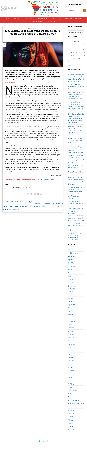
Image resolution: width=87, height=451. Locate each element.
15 (81, 52)
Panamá (70, 380)
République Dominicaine (76, 403)
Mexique (70, 367)
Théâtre (70, 417)
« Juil (69, 65)
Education (71, 318)
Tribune (70, 420)
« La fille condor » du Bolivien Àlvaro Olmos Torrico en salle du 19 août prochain (75, 139)
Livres (70, 364)
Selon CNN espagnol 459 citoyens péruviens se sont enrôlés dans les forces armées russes (76, 95)
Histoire (70, 357)
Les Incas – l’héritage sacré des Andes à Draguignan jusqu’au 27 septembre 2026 (75, 129)
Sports (70, 407)
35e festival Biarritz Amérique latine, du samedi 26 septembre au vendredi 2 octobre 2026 (76, 105)
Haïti (69, 354)
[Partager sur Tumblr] (40, 194)
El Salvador (71, 321)
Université (71, 423)
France (70, 347)
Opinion (70, 377)
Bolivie (70, 269)
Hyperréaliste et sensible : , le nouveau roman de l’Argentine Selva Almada (17, 205)
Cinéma (30, 28)
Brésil (69, 273)
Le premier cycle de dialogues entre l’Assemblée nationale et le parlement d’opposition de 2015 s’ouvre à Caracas (76, 215)
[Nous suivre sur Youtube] (6, 10)
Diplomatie (71, 305)
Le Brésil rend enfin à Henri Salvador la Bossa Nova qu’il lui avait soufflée (75, 227)
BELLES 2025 (56, 19)
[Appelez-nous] (15, 7)
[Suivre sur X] (9, 7)
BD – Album (71, 263)
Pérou (70, 387)
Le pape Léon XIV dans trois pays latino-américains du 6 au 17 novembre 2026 (75, 236)
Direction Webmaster (39, 39)
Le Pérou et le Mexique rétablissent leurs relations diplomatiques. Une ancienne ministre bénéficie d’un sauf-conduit (76, 192)
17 (68, 55)
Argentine (71, 260)
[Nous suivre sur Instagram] (6, 7)
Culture (35, 28)
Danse (70, 301)
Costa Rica (71, 291)
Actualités (71, 250)
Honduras (71, 361)
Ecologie (70, 311)
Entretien (71, 331)
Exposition (71, 344)
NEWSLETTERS (28, 19)
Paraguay (71, 384)
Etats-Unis (71, 338)
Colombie (71, 283)
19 (73, 55)
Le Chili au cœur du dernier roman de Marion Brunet (76, 87)
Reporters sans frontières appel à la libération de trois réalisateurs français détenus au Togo (76, 78)
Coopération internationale (72, 287)
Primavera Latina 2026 (73, 19)
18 (71, 55)
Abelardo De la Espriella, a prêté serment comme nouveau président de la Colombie (75, 181)
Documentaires (73, 308)
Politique (71, 394)
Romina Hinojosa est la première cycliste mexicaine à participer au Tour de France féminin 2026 (76, 170)
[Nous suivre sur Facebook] (2, 7)
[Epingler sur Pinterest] (34, 194)
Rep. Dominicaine (73, 400)
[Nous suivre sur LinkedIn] (2, 10)
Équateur (71, 334)
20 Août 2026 (50, 22)
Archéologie (72, 256)
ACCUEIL (6, 19)
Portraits (71, 397)
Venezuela (71, 430)
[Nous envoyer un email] (12, 7)
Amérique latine (73, 253)
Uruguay (70, 427)
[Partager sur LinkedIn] (37, 194)
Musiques (71, 371)
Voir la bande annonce (48, 180)
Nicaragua (71, 374)
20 (76, 55)
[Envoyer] (84, 10)
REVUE (16, 19)
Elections (71, 324)
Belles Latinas (72, 266)
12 (73, 52)
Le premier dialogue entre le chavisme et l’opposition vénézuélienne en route (75, 149)
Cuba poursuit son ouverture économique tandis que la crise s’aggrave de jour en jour (76, 205)
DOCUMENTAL (43, 19)
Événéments (72, 341)
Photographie (72, 390)
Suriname (71, 410)
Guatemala (71, 351)
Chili (69, 276)
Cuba (69, 295)
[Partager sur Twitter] (28, 194)
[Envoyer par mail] (31, 194)
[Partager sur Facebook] (25, 194)
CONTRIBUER (37, 22)
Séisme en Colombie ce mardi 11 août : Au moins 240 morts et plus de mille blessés (76, 159)
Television (71, 413)
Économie (71, 315)
